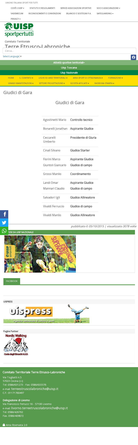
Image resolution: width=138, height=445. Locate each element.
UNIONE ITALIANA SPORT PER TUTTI (21, 2)
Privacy (15, 18)
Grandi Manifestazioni (20, 83)
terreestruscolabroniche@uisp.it (34, 389)
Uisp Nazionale (69, 72)
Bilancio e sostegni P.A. (78, 13)
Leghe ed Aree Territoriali (52, 77)
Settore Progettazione (51, 83)
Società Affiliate (78, 83)
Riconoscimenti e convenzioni (45, 13)
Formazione (114, 77)
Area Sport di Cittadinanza (87, 77)
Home (11, 77)
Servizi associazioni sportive (75, 8)
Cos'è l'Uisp (16, 8)
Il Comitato (25, 77)
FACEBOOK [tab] (11, 281)
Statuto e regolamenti (42, 8)
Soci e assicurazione (107, 8)
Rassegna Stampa (103, 83)
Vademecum (17, 13)
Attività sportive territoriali (68, 62)
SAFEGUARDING (104, 13)
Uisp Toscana (69, 67)
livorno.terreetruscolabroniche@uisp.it (39, 408)
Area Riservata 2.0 (16, 425)
